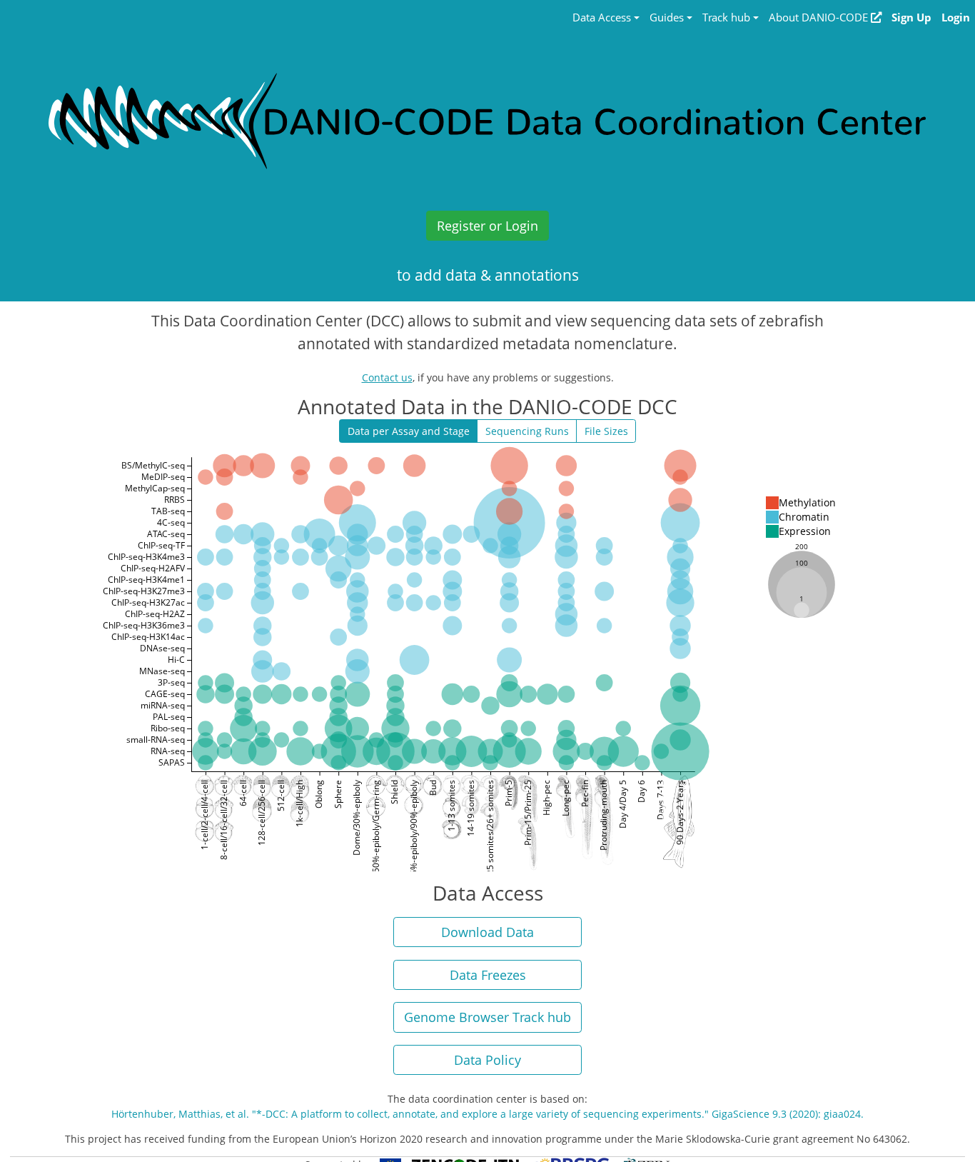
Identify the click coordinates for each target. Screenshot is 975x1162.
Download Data (487, 932)
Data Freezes (488, 974)
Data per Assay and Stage (409, 431)
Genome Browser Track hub (487, 1017)
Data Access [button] (601, 17)
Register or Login (487, 225)
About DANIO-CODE (820, 17)
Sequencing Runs (527, 431)
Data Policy (487, 1059)
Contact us (387, 377)
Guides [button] (667, 17)
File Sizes (606, 431)
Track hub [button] (726, 17)
